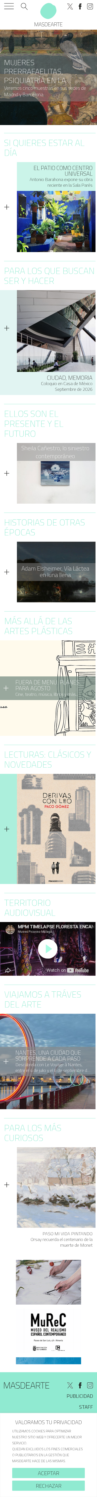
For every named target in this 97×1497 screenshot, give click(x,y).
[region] (48, 1455)
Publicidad (80, 1396)
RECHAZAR (48, 1486)
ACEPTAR (48, 1473)
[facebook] (80, 6)
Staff (86, 1407)
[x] (70, 6)
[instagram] (90, 6)
